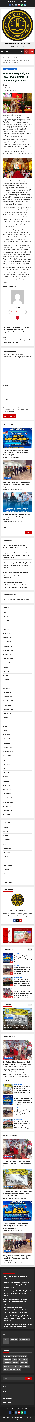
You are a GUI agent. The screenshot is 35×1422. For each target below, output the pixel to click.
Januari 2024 (7, 743)
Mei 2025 (5, 675)
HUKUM (5, 831)
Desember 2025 (7, 646)
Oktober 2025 (7, 654)
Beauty (6, 1339)
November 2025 (8, 650)
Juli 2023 (5, 768)
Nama (5, 386)
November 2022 (8, 802)
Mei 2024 (5, 726)
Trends (5, 878)
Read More (8, 1080)
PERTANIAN (6, 852)
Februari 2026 (7, 637)
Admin (6, 85)
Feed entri (6, 1395)
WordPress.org (7, 1402)
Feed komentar (8, 1398)
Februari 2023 (7, 789)
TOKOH (5, 873)
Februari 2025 (7, 688)
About (14, 1409)
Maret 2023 (6, 785)
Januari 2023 (7, 794)
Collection (13, 1339)
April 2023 (6, 781)
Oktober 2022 (7, 806)
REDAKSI (24, 1409)
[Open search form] (22, 51)
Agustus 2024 (7, 713)
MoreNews (28, 1418)
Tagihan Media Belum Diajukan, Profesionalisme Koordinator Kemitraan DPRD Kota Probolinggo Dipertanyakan (16, 585)
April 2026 (6, 629)
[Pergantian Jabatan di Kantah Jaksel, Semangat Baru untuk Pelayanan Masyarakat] (17, 502)
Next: (17, 340)
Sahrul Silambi (9, 1027)
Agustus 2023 (7, 764)
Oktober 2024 (7, 705)
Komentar (7, 360)
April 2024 (6, 730)
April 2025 (6, 680)
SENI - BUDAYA (8, 1366)
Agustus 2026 (7, 612)
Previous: (16, 329)
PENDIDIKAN (7, 848)
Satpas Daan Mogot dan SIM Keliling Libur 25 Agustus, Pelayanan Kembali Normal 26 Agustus (16, 452)
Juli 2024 (5, 718)
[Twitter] (13, 5)
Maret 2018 (6, 815)
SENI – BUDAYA (7, 865)
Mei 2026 (5, 625)
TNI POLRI (13, 69)
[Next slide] (31, 949)
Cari (4, 527)
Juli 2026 (5, 616)
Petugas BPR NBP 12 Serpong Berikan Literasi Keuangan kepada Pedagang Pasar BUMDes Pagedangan (17, 1318)
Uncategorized (7, 882)
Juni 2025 (6, 671)
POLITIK (5, 857)
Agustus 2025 (7, 663)
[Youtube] (19, 5)
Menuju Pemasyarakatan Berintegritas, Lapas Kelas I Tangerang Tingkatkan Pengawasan (17, 484)
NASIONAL (6, 69)
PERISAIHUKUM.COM (17, 43)
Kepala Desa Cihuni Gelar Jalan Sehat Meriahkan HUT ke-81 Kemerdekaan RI (8, 981)
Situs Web (6, 400)
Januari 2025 (7, 692)
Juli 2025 (5, 667)
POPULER (6, 861)
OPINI (4, 844)
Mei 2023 (5, 777)
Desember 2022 (7, 798)
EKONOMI (6, 827)
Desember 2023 (7, 747)
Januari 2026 (7, 642)
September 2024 (8, 709)
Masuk (5, 1391)
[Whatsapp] (22, 5)
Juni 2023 (6, 772)
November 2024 (8, 701)
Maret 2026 (6, 633)
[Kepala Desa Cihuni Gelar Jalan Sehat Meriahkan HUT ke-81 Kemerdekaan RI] (17, 1050)
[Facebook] (10, 5)
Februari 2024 (7, 739)
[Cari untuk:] (14, 1378)
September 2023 (8, 760)
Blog (19, 1409)
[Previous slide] (29, 949)
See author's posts (17, 312)
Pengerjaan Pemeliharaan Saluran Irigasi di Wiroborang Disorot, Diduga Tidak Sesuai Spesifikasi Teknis (17, 555)
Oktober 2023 (7, 756)
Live (31, 51)
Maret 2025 (6, 684)
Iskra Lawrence (25, 1339)
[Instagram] (16, 5)
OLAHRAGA (6, 840)
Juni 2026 (6, 621)
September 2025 (8, 659)
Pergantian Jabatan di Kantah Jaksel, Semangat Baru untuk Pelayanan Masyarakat (16, 517)
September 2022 (8, 810)
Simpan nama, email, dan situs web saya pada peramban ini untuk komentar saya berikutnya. (18, 409)
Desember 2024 (7, 697)
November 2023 (8, 751)
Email (5, 393)
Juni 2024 (6, 722)
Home (9, 1409)
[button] (2, 51)
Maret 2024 (6, 735)
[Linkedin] (25, 5)
